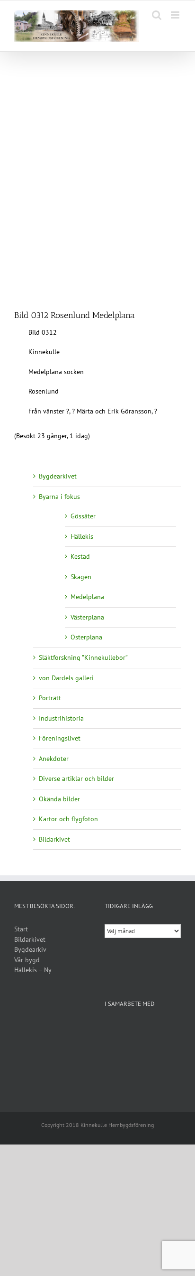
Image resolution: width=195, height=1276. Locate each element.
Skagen (81, 576)
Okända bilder (59, 799)
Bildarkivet (54, 839)
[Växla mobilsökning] (156, 15)
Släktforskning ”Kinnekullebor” (83, 657)
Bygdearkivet (58, 476)
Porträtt (50, 698)
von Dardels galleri (66, 678)
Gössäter (83, 516)
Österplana (86, 637)
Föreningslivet (59, 738)
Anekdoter (54, 758)
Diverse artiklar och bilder (76, 778)
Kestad (80, 556)
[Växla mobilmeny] (176, 15)
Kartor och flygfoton (68, 819)
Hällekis (82, 536)
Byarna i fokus (59, 496)
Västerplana (87, 617)
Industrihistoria (61, 718)
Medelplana (87, 596)
